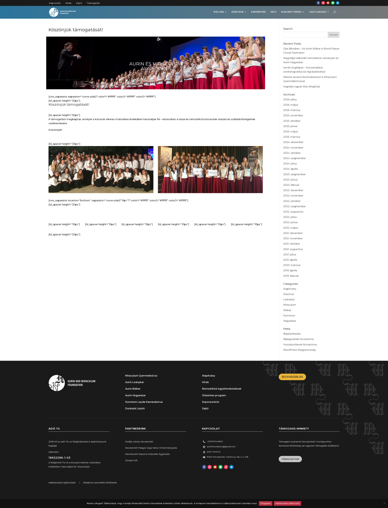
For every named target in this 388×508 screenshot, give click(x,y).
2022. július (290, 217)
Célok (137, 214)
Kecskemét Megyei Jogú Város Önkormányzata (151, 448)
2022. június (290, 222)
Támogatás (93, 3)
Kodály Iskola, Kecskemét (139, 441)
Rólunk (219, 12)
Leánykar (289, 299)
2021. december (293, 233)
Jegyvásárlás (292, 376)
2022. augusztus (293, 211)
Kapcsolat (55, 3)
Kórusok (238, 12)
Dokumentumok (174, 214)
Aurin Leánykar (134, 382)
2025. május (290, 131)
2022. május (290, 227)
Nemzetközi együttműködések (221, 388)
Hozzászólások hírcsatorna (300, 344)
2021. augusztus (293, 249)
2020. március (292, 265)
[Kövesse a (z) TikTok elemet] (226, 467)
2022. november (293, 195)
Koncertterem (291, 12)
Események (258, 12)
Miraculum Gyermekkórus (141, 375)
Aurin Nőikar (132, 388)
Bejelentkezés (292, 333)
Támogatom (290, 459)
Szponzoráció (210, 402)
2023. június (290, 179)
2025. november (293, 115)
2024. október (292, 153)
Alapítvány (64, 214)
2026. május (290, 104)
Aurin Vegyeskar (135, 395)
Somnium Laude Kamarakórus (144, 402)
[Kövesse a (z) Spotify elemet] (333, 3)
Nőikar (287, 310)
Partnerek (210, 214)
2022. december (293, 190)
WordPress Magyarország (299, 349)
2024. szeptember (294, 158)
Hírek (68, 3)
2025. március (291, 136)
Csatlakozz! (317, 12)
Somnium (289, 315)
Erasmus (288, 294)
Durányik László (135, 408)
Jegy (274, 12)
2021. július (289, 254)
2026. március (291, 110)
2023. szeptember (294, 174)
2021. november (293, 238)
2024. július (290, 163)
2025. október (291, 120)
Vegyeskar (289, 320)
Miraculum (289, 304)
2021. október (291, 243)
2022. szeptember (294, 206)
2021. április (290, 259)
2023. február (291, 185)
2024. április (290, 168)
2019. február (291, 275)
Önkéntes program (214, 395)
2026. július (290, 99)
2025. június (290, 126)
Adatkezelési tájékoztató (287, 503)
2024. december (293, 142)
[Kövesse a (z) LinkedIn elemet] (338, 3)
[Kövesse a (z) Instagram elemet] (323, 3)
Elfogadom (265, 503)
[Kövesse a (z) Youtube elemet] (328, 3)
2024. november (293, 147)
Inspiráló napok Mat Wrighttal (301, 86)
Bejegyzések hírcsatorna (298, 339)
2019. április (290, 270)
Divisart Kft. (131, 460)
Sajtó (79, 3)
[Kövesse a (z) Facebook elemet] (318, 3)
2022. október (292, 201)
